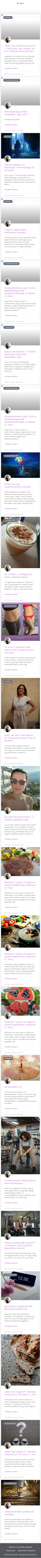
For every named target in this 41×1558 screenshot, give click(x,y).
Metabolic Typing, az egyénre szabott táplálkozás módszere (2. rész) (20, 956)
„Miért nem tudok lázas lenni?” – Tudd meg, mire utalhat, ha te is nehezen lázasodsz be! (20, 48)
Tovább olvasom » (11, 68)
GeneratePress (31, 1554)
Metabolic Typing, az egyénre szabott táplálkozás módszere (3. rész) (20, 885)
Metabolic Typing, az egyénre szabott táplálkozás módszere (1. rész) (20, 1024)
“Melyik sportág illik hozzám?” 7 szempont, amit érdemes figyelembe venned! (20, 1245)
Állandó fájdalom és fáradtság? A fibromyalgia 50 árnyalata (19, 167)
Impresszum (11, 1550)
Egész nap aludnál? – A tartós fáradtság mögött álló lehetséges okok (20, 354)
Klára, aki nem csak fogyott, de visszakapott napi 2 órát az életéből (20, 738)
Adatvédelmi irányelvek (26, 1550)
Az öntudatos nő (12, 1087)
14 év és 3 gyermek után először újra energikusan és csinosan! (18, 650)
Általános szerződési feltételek (20, 1547)
